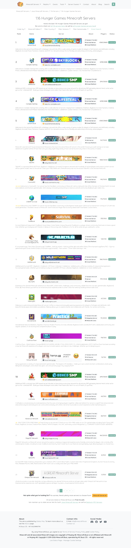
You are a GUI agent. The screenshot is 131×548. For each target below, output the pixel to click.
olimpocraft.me (50, 477)
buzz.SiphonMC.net (51, 458)
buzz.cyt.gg (49, 341)
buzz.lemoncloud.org (52, 45)
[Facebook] (96, 521)
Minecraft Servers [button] (32, 4)
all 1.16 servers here (58, 26)
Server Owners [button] (73, 4)
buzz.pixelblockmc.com (53, 221)
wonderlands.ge (50, 321)
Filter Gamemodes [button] (80, 29)
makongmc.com (50, 301)
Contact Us (71, 524)
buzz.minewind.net (51, 143)
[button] (47, 4)
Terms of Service (69, 532)
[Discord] (91, 521)
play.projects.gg (50, 242)
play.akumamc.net (51, 282)
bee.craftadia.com (51, 399)
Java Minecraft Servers (69, 502)
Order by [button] (20, 29)
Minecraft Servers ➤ (99, 495)
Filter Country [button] (49, 29)
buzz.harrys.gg (50, 360)
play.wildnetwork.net (52, 262)
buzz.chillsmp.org (51, 202)
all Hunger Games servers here (84, 26)
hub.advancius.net (51, 419)
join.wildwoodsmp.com (53, 84)
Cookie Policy (94, 532)
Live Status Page (56, 540)
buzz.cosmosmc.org (52, 182)
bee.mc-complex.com (52, 65)
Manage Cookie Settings (72, 540)
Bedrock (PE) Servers (94, 502)
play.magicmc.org (51, 438)
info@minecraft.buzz (79, 521)
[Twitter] (101, 521)
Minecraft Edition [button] (34, 29)
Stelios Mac (41, 521)
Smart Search (96, 29)
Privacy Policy (80, 532)
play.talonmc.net (51, 163)
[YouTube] (105, 521)
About (27, 524)
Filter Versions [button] (63, 29)
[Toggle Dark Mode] (113, 4)
